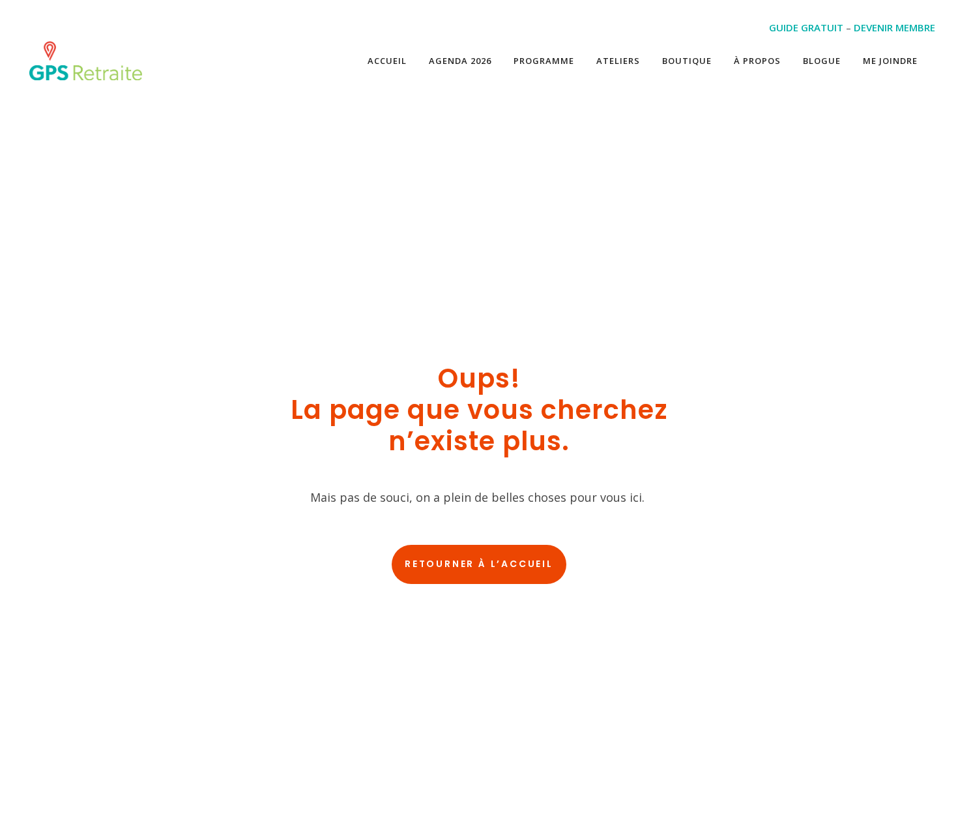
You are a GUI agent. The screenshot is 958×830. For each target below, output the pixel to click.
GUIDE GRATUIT (806, 27)
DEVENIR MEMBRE (894, 27)
